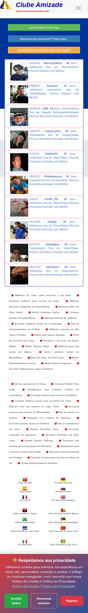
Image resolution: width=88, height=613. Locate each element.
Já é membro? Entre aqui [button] (44, 27)
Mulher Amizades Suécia (45, 312)
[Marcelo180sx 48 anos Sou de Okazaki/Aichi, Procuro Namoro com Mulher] (19, 72)
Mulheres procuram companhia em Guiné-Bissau (44, 304)
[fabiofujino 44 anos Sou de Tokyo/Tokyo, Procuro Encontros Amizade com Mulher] (19, 253)
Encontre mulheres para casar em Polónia (31, 369)
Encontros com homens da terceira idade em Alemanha (44, 443)
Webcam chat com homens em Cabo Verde (34, 406)
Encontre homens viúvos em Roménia (29, 423)
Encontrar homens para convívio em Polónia (53, 395)
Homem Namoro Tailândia (38, 440)
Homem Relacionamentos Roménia (38, 463)
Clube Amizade (39, 4)
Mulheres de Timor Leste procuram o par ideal (42, 295)
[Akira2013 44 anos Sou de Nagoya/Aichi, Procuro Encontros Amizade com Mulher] (19, 275)
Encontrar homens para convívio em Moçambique (44, 409)
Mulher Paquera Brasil (36, 346)
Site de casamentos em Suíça (30, 384)
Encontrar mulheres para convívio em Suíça (34, 301)
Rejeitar (72, 601)
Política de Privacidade (58, 586)
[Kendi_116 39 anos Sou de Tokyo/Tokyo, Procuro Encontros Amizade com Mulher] (19, 207)
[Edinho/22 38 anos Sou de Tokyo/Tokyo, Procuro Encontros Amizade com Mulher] (19, 162)
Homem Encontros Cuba (43, 429)
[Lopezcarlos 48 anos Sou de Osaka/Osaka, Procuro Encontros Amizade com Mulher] (19, 139)
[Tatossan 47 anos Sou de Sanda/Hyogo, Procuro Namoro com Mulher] (19, 94)
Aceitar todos (16, 601)
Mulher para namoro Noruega (49, 335)
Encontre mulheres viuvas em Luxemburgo (38, 323)
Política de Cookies (26, 586)
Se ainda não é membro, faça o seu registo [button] (44, 50)
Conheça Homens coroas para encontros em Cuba (42, 401)
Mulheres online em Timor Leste (47, 357)
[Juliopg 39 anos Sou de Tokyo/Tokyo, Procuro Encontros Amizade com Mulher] (19, 230)
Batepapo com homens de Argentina (47, 418)
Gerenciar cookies (44, 601)
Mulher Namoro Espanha (57, 363)
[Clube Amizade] (6, 4)
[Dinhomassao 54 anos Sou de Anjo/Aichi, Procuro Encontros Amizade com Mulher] (19, 185)
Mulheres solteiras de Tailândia (60, 318)
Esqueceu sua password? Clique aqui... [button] (44, 39)
